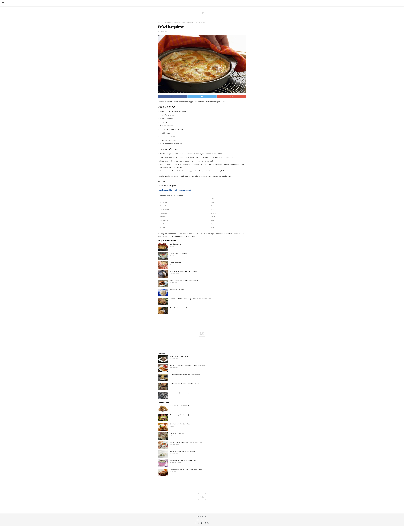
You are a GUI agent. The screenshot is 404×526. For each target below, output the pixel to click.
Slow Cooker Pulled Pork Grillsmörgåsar (184, 280)
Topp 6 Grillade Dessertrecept (180, 308)
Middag (160, 22)
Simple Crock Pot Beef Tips (180, 424)
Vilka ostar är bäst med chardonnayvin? (184, 271)
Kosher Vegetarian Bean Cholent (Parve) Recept (187, 442)
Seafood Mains (200, 22)
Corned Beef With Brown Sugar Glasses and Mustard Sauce (191, 299)
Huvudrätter (190, 22)
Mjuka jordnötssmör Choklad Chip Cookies (185, 374)
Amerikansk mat (168, 22)
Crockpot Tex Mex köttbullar (180, 406)
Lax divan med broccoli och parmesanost (174, 190)
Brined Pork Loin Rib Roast (179, 356)
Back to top (202, 516)
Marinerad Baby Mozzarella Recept (182, 451)
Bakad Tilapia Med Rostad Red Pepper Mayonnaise (188, 365)
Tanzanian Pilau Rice (177, 433)
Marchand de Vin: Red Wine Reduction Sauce (186, 469)
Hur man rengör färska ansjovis (181, 393)
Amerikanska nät (180, 22)
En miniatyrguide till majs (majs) (181, 415)
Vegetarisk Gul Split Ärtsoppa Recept (183, 460)
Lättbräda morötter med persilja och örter (185, 384)
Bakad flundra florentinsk (179, 253)
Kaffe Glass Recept (177, 289)
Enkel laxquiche (175, 244)
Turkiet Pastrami (175, 262)
